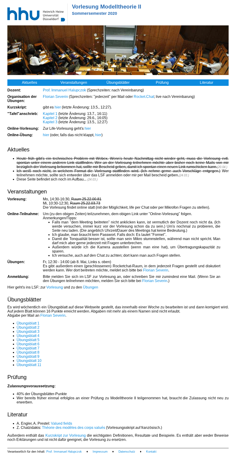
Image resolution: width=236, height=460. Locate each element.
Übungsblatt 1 (28, 323)
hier (58, 107)
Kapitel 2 (50, 118)
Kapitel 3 (50, 122)
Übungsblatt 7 (28, 348)
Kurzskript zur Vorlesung (65, 435)
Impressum (100, 451)
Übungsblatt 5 (28, 340)
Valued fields (61, 423)
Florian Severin (55, 97)
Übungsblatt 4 (28, 336)
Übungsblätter (118, 82)
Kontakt (151, 451)
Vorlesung (54, 287)
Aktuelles (29, 82)
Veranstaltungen (73, 82)
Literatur (206, 82)
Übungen (90, 287)
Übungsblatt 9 (28, 356)
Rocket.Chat (144, 97)
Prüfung (162, 82)
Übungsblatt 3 (28, 332)
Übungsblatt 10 (29, 361)
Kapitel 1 (50, 114)
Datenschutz (126, 451)
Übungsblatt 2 (28, 327)
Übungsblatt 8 (28, 352)
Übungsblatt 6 (28, 344)
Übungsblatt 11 (29, 365)
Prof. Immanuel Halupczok (64, 90)
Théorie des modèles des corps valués (73, 428)
